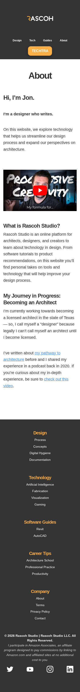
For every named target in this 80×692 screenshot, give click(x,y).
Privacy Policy (40, 611)
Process (40, 440)
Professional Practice (40, 567)
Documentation (40, 459)
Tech (32, 40)
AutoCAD (40, 536)
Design (17, 40)
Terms (40, 605)
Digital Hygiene (40, 453)
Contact (40, 618)
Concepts (40, 446)
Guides (47, 40)
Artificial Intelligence (40, 484)
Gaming (40, 504)
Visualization (40, 497)
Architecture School (40, 560)
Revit (40, 529)
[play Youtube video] (40, 190)
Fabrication (40, 491)
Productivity (40, 574)
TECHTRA (40, 51)
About (63, 40)
